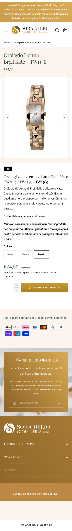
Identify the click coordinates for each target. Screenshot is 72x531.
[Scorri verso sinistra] (8, 118)
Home (7, 42)
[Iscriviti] (58, 403)
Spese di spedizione (34, 272)
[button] (6, 30)
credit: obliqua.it (51, 494)
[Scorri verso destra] (64, 118)
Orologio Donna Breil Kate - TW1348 (31, 42)
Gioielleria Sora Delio (31, 494)
